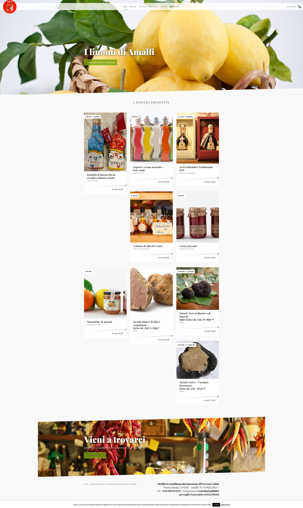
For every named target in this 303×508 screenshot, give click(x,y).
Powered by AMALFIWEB (204, 494)
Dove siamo (153, 7)
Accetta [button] (216, 505)
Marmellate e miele (93, 325)
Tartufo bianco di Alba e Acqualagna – (146, 325)
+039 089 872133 (171, 491)
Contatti (163, 7)
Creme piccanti (188, 246)
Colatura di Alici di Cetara (147, 246)
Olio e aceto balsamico (187, 173)
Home (125, 7)
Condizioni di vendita (97, 484)
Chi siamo (142, 7)
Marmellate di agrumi (99, 321)
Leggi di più (225, 505)
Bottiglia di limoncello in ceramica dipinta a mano (101, 176)
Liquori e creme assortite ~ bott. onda (148, 168)
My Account (291, 7)
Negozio (133, 7)
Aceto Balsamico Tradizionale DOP (196, 168)
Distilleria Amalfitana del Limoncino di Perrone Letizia (188, 483)
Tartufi (135, 331)
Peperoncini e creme (186, 249)
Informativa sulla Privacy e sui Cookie (122, 484)
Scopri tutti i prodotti (97, 62)
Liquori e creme (92, 181)
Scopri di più (117, 189)
